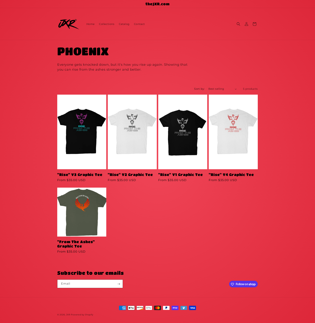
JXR (68, 314)
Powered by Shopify (82, 314)
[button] (238, 24)
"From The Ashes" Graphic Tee (76, 244)
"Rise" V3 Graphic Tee (79, 175)
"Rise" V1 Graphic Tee (180, 175)
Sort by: (199, 88)
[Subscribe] (119, 284)
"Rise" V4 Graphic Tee (231, 175)
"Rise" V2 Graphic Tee (130, 175)
